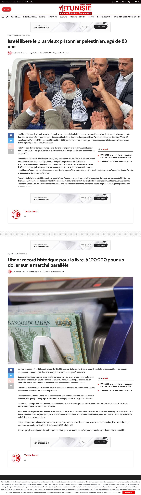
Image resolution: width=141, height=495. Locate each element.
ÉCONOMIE (52, 17)
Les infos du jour (62, 53)
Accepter (129, 492)
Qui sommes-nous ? (8, 2)
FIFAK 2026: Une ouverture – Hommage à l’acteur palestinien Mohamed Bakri (116, 156)
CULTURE (63, 17)
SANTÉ (42, 17)
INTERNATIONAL (30, 17)
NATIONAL (15, 17)
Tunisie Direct (20, 53)
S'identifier (30, 2)
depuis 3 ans (34, 53)
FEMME (91, 17)
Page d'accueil (13, 35)
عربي (7, 9)
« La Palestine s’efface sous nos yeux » (116, 161)
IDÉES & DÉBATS (103, 17)
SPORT (82, 17)
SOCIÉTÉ (73, 17)
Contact (19, 2)
